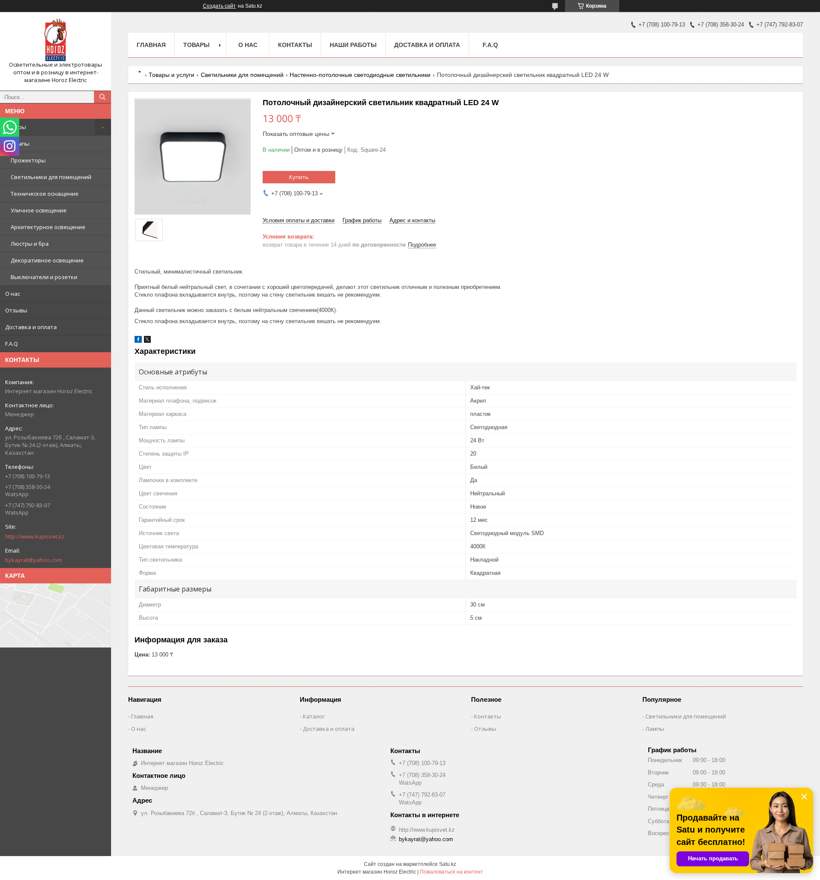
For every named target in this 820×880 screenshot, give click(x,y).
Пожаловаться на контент (451, 872)
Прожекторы (28, 160)
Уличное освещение (39, 210)
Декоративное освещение (47, 260)
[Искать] (102, 97)
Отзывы (16, 310)
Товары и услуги (171, 74)
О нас (12, 293)
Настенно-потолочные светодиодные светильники (360, 74)
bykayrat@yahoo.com (33, 560)
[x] (147, 341)
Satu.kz (447, 864)
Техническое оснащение (45, 193)
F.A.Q (11, 343)
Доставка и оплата (31, 327)
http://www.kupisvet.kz (34, 536)
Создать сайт (219, 6)
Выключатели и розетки (44, 277)
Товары (15, 127)
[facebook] (138, 341)
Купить (299, 177)
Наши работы (353, 44)
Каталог (314, 716)
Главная (151, 44)
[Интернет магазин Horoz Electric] (55, 39)
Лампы (20, 143)
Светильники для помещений (51, 177)
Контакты (295, 44)
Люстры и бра (30, 243)
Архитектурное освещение (48, 227)
